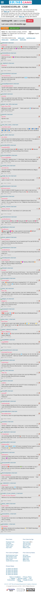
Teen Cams (26, 542)
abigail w (4, 301)
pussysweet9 (5, 465)
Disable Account (28, 580)
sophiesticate (5, 403)
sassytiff (3, 393)
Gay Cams (9, 547)
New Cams (26, 558)
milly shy (4, 372)
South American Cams (12, 561)
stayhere (4, 65)
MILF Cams (26, 546)
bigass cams (5, 39)
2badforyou (4, 229)
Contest (20, 581)
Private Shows (27, 556)
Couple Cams (9, 544)
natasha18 (4, 485)
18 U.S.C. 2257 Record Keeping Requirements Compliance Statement (20, 584)
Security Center (22, 578)
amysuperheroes (6, 352)
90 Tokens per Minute (12, 574)
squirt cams (23, 39)
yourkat (3, 96)
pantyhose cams (30, 38)
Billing (19, 580)
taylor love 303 (6, 106)
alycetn (3, 116)
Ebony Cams (26, 561)
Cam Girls (8, 543)
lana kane (4, 321)
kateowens (4, 454)
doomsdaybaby (6, 475)
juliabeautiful (5, 444)
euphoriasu (4, 362)
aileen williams (5, 331)
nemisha (4, 424)
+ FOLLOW (5, 28)
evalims (3, 383)
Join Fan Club (14, 28)
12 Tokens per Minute (12, 568)
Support (13, 578)
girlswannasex (5, 188)
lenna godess (5, 239)
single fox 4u (5, 178)
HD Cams (25, 555)
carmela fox (5, 168)
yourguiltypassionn (7, 86)
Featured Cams (10, 542)
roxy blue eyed (6, 127)
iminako (3, 270)
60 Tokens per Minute (12, 573)
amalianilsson (5, 250)
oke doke (4, 137)
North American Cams (12, 555)
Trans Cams (9, 546)
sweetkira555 (5, 147)
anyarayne (4, 311)
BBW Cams (26, 559)
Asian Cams (9, 559)
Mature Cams (26, 547)
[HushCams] (20, 3)
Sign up (6, 11)
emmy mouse (5, 209)
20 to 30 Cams (27, 544)
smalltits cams (14, 39)
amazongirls (5, 280)
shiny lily (4, 290)
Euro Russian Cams (11, 558)
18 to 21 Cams (27, 543)
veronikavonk (5, 260)
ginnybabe (4, 526)
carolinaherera (5, 219)
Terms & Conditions (15, 577)
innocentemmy (6, 75)
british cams (21, 38)
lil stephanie (5, 434)
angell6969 (4, 342)
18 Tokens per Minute (12, 570)
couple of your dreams (8, 495)
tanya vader (5, 505)
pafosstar (4, 45)
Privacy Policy (27, 577)
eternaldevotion (6, 413)
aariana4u (4, 198)
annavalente (5, 516)
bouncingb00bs (6, 157)
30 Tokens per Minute (12, 571)
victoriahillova (5, 55)
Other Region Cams (11, 556)
